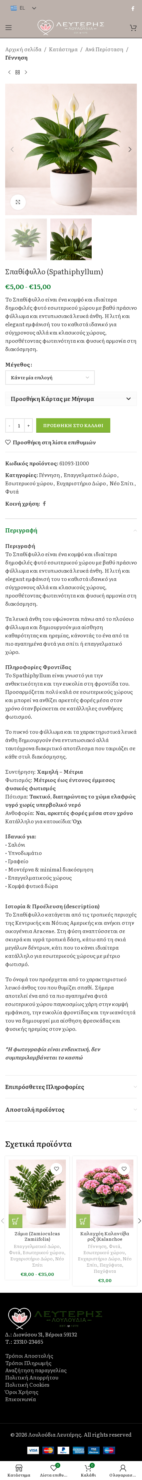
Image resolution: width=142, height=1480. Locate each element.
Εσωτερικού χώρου (29, 483)
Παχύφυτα (111, 1264)
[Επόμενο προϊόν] (26, 72)
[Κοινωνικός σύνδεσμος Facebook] (133, 8)
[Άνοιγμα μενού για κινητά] (9, 27)
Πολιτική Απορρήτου (31, 1377)
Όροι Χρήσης (21, 1392)
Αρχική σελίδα (23, 49)
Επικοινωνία (20, 1399)
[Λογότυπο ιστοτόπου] (71, 27)
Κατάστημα (63, 49)
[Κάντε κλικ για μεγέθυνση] (18, 202)
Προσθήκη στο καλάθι (73, 425)
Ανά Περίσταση (104, 49)
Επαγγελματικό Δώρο (90, 475)
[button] (12, 149)
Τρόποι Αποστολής (29, 1356)
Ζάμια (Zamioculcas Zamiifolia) (37, 1236)
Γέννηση (16, 57)
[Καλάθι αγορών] (133, 27)
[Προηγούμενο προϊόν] (9, 72)
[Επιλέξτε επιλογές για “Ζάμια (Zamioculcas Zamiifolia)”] (15, 1221)
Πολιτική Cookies (27, 1384)
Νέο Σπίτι (122, 483)
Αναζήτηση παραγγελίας (36, 1370)
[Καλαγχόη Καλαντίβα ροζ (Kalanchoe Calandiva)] (104, 1194)
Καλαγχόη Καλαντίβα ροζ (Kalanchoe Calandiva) (104, 1239)
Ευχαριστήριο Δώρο (81, 483)
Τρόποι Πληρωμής (28, 1363)
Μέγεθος (17, 364)
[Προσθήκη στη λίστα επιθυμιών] (56, 1169)
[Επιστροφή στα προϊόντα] (17, 72)
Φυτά (12, 491)
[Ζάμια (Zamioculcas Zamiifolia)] (37, 1194)
